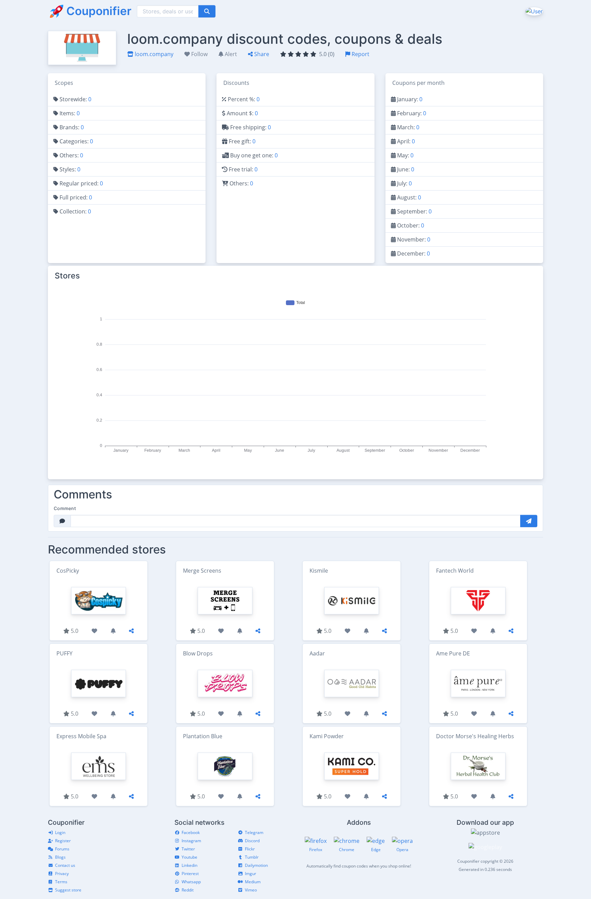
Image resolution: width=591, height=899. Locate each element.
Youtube (189, 857)
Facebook (191, 832)
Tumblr (252, 857)
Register (63, 841)
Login (60, 832)
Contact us (65, 865)
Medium (253, 882)
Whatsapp (191, 882)
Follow (199, 54)
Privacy (62, 873)
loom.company (153, 54)
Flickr (250, 849)
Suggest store (68, 890)
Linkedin (189, 865)
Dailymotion (256, 865)
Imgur (250, 873)
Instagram (191, 841)
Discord (252, 841)
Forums (62, 849)
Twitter (188, 849)
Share (261, 54)
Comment (65, 508)
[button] (533, 11)
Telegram (254, 832)
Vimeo (251, 890)
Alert (230, 54)
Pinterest (190, 873)
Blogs (60, 857)
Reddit (188, 890)
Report (359, 54)
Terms (61, 882)
